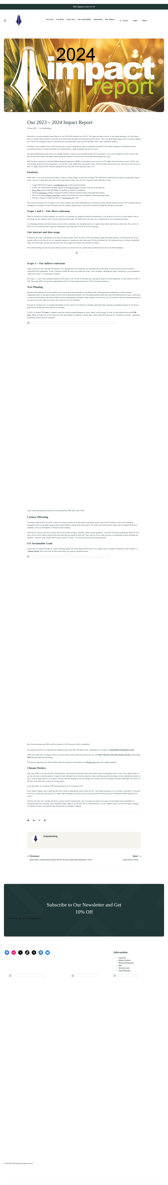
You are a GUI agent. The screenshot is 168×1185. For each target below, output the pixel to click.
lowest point (67, 198)
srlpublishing (46, 128)
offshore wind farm (53, 195)
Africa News (36, 190)
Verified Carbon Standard (61, 528)
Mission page (91, 762)
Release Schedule (124, 960)
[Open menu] (5, 21)
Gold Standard (45, 528)
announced (43, 193)
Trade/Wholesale (124, 970)
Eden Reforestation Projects (121, 295)
